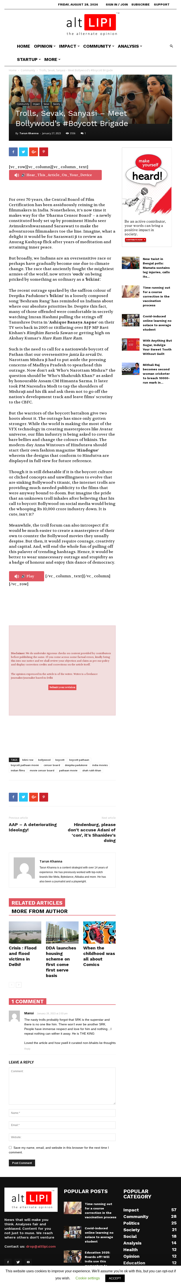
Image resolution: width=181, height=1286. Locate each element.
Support (162, 4)
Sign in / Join (117, 4)
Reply (27, 1048)
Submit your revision (62, 687)
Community (97, 46)
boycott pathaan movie (25, 765)
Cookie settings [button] (87, 1278)
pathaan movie (68, 770)
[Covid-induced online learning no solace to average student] (131, 320)
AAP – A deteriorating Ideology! (33, 827)
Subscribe (140, 4)
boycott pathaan (79, 759)
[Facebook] (7, 1262)
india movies (100, 765)
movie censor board (42, 770)
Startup (27, 59)
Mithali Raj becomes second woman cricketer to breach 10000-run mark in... (156, 373)
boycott (59, 759)
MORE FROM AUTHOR (39, 911)
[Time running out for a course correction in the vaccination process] (131, 291)
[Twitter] (18, 1262)
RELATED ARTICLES (36, 903)
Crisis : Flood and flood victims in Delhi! (23, 956)
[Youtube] (28, 1262)
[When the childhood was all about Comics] (99, 932)
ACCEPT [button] (115, 1278)
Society (56, 103)
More (50, 59)
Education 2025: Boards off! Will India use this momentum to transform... (97, 1261)
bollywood (44, 759)
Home (23, 46)
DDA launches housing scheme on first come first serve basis (61, 961)
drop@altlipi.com (41, 1246)
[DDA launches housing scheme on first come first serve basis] (62, 932)
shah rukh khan (91, 770)
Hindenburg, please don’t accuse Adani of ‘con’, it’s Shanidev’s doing (92, 832)
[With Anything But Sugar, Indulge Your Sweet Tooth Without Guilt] (131, 344)
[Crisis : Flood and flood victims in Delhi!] (25, 932)
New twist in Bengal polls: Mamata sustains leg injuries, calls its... (156, 267)
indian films (18, 770)
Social (46, 103)
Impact (67, 46)
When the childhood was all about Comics (99, 956)
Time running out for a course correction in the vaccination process (156, 296)
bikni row (27, 759)
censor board (52, 765)
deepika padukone (76, 765)
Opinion (43, 46)
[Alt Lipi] (90, 24)
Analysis (128, 46)
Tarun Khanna (29, 133)
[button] (171, 46)
